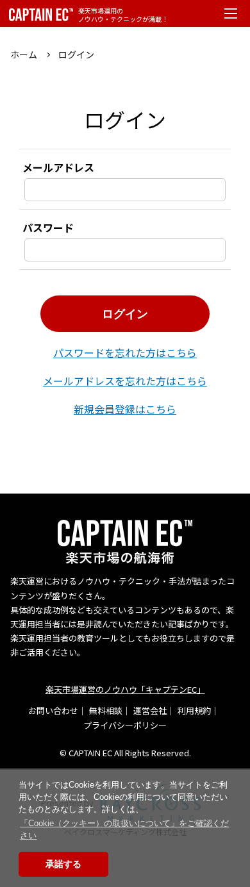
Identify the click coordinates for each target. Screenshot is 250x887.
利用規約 (194, 710)
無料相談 (105, 710)
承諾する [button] (63, 864)
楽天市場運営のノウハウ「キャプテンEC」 (125, 689)
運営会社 (150, 710)
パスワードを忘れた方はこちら (125, 352)
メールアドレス (58, 167)
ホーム (23, 54)
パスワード (48, 227)
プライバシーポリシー (125, 725)
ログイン (125, 313)
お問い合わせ (53, 710)
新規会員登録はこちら (125, 409)
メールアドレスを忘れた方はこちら (125, 380)
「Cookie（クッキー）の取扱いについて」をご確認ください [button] (124, 829)
